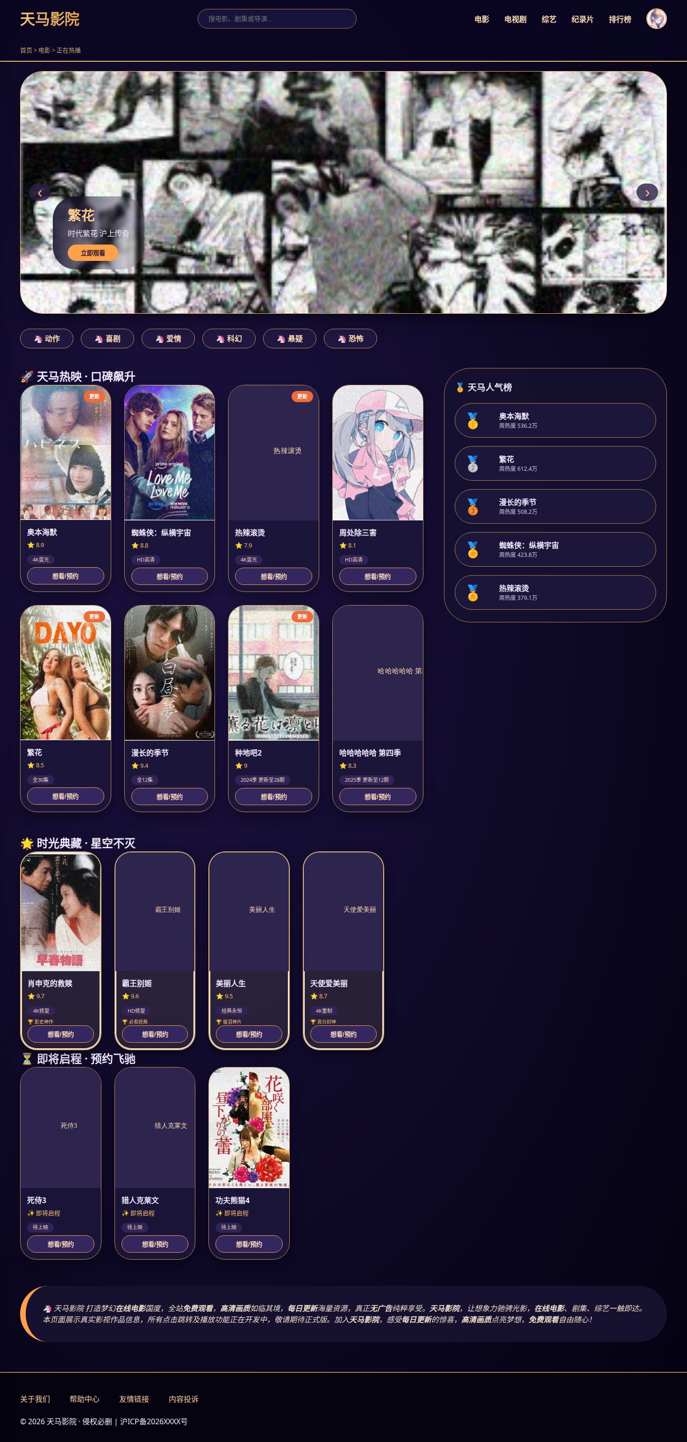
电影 (481, 19)
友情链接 (134, 1399)
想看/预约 (65, 576)
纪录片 (583, 19)
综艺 (549, 19)
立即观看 (93, 253)
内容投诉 (184, 1399)
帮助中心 (85, 1399)
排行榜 (620, 19)
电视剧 (515, 19)
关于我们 (35, 1399)
